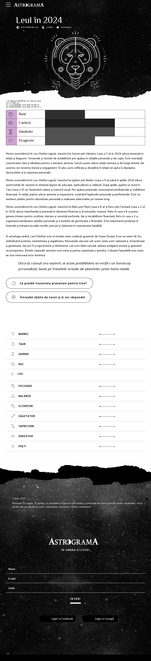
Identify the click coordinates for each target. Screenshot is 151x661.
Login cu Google (104, 618)
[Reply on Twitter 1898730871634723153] (14, 516)
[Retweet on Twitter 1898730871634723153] (21, 516)
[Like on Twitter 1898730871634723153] (28, 518)
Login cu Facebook (62, 618)
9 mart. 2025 (19, 498)
